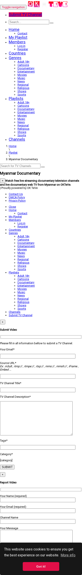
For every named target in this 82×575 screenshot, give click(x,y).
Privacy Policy (17, 200)
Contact (22, 33)
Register (22, 49)
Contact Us (16, 194)
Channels (17, 139)
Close (12, 206)
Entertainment (26, 71)
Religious (23, 88)
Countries (17, 53)
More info (68, 555)
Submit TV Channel (20, 315)
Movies (22, 74)
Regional (23, 84)
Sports (21, 94)
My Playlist (18, 37)
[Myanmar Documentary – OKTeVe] (47, 7)
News (21, 81)
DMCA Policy (17, 197)
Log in (21, 46)
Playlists (16, 98)
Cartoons (23, 65)
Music (21, 78)
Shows (21, 91)
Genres (15, 57)
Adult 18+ (23, 61)
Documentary (25, 68)
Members (17, 42)
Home (14, 29)
